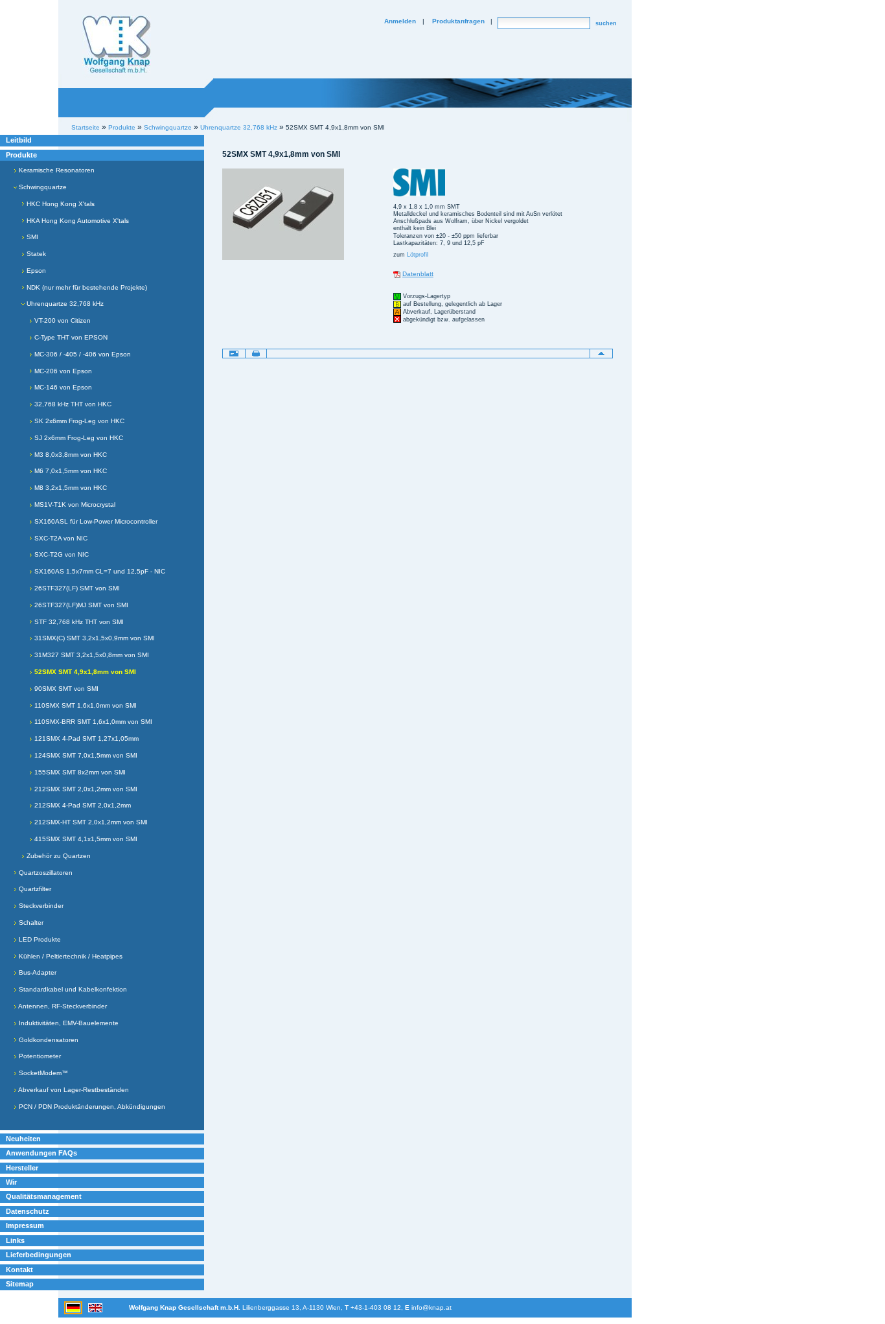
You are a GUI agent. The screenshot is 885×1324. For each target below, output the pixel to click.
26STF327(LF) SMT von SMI (76, 588)
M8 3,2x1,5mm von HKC (69, 487)
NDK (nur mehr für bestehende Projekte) (86, 287)
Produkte (21, 155)
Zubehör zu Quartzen (58, 855)
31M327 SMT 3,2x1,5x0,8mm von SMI (90, 654)
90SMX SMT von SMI (65, 688)
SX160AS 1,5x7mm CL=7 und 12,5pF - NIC (98, 571)
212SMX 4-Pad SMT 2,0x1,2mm (81, 805)
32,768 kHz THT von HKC (71, 404)
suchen (606, 23)
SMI (31, 236)
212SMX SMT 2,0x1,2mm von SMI (84, 789)
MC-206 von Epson (62, 371)
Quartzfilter (34, 888)
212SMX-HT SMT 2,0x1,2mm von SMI (90, 822)
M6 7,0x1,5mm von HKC (69, 470)
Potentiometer (39, 1056)
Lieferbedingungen (38, 1255)
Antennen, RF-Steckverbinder (62, 1006)
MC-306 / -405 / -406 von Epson (81, 354)
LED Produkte (39, 939)
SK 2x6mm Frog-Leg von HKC (78, 420)
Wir (11, 1182)
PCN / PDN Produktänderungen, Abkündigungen (91, 1106)
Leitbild (19, 140)
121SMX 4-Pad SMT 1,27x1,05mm (85, 738)
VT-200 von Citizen (61, 320)
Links (15, 1240)
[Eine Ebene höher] (601, 353)
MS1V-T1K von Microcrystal (73, 504)
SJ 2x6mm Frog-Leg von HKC (77, 437)
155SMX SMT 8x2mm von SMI (79, 772)
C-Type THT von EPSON (70, 337)
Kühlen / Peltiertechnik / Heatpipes (69, 956)
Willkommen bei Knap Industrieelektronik (116, 45)
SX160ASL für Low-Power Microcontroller (94, 521)
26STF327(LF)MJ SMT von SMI (80, 605)
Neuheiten (23, 1139)
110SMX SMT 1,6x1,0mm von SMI (84, 705)
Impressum (25, 1225)
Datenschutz (27, 1211)
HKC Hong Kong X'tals (60, 203)
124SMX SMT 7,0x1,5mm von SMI (84, 755)
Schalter (30, 922)
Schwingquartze (42, 187)
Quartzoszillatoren (45, 872)
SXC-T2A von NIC (59, 538)
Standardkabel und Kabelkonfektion (72, 989)
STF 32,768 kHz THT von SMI (78, 621)
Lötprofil (417, 254)
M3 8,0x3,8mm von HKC (69, 454)
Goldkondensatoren (47, 1039)
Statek (35, 253)
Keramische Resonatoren (56, 170)
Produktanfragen (458, 21)
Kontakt (19, 1269)
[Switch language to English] (95, 1306)
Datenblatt (417, 273)
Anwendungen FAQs (41, 1153)
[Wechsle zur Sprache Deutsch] (74, 1306)
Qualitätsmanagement (44, 1196)
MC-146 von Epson (62, 387)
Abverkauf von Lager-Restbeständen (73, 1089)
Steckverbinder (40, 905)
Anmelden (400, 21)
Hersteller (22, 1168)
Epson (35, 270)
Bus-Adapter (36, 972)
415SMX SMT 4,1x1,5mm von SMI (84, 838)
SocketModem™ (42, 1072)
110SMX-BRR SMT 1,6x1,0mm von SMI (92, 721)
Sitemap (20, 1284)
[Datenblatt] (396, 273)
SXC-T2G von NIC (60, 554)
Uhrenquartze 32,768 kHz (238, 127)
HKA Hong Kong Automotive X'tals (77, 220)
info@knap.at (431, 1307)
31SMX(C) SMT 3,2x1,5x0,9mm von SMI (93, 638)
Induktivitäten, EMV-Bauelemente (68, 1023)
